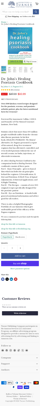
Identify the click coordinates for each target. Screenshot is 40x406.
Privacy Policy (12, 396)
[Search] (36, 11)
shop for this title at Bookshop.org (15, 229)
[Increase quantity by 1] (20, 248)
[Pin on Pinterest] (15, 279)
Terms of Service (20, 399)
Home (3, 22)
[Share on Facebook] (2, 279)
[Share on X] (7, 279)
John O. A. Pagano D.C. (13, 87)
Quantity (4, 243)
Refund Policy (25, 396)
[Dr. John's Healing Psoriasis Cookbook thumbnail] (3, 69)
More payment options (20, 269)
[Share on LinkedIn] (11, 279)
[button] (20, 313)
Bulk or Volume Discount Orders (19, 394)
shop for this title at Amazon (13, 224)
